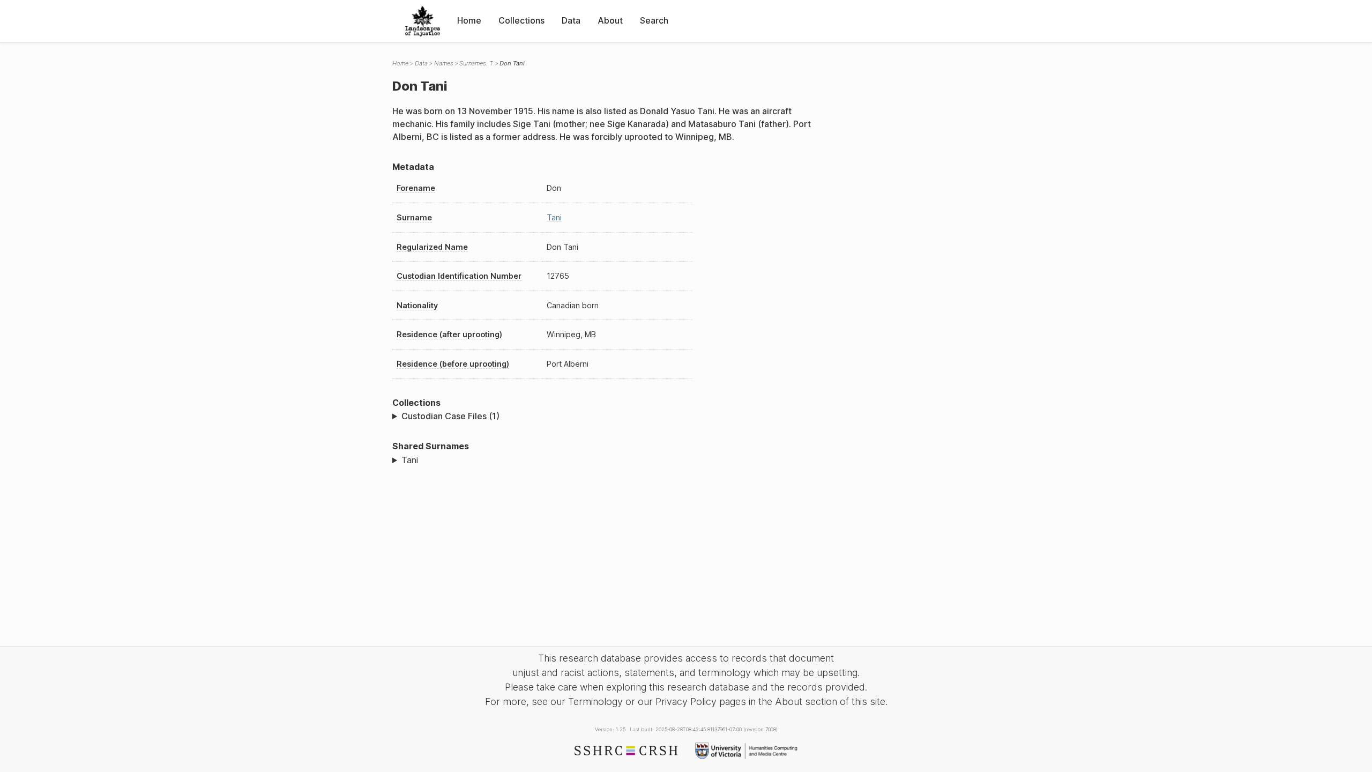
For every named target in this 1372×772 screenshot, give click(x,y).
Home (469, 20)
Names (443, 63)
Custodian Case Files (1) (450, 416)
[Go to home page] (423, 21)
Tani (554, 217)
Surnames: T (476, 63)
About (610, 20)
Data (571, 20)
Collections (521, 20)
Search (654, 20)
